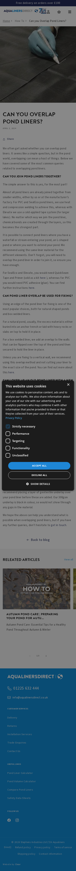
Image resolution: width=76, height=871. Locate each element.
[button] (38, 484)
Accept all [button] (39, 465)
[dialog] (38, 435)
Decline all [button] (39, 475)
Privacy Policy (14, 418)
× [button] (68, 384)
